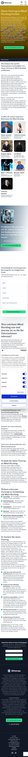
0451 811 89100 (14, 724)
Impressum (14, 749)
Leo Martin (17, 154)
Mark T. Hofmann (6, 173)
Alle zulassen (14, 396)
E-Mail (4, 288)
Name (4, 283)
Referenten (4, 526)
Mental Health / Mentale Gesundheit (13, 515)
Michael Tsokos (19, 173)
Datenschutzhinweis (14, 746)
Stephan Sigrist (6, 154)
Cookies (14, 747)
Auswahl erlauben (14, 400)
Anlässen (10, 524)
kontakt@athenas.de (14, 742)
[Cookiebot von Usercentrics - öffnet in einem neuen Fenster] (20, 350)
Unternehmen (5, 298)
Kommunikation (7, 507)
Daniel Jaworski (6, 135)
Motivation (6, 511)
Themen (3, 524)
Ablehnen (14, 405)
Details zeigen (20, 392)
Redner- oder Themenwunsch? (9, 302)
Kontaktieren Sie (5, 624)
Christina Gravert (19, 135)
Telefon (4, 293)
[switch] (24, 378)
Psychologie (6, 496)
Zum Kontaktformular (15, 720)
